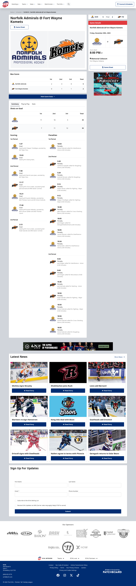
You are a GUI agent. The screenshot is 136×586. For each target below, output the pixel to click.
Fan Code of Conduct (62, 565)
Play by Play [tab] (25, 104)
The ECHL (60, 4)
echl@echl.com (7, 577)
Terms (62, 568)
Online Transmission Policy (79, 565)
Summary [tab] (15, 104)
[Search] (68, 4)
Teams (24, 4)
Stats (39, 4)
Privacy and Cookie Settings (68, 570)
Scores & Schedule (126, 4)
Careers (83, 568)
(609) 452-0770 (7, 574)
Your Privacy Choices (72, 568)
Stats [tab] (34, 104)
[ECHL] (5, 4)
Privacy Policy (54, 568)
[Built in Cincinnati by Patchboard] (112, 571)
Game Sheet (20, 27)
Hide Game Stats (47, 97)
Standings (15, 4)
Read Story (30, 391)
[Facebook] (58, 575)
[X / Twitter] (71, 575)
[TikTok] (78, 575)
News (31, 4)
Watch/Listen (49, 4)
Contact (51, 565)
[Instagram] (64, 575)
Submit (68, 511)
